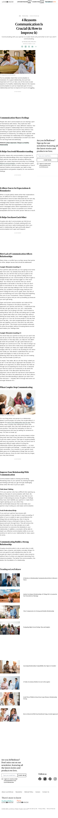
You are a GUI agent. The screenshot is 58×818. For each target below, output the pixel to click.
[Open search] (52, 2)
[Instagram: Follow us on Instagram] (55, 778)
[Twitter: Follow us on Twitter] (45, 778)
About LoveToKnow (7, 792)
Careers (37, 792)
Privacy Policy (41, 808)
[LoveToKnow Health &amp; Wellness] (7, 801)
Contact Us (45, 792)
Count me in (47, 160)
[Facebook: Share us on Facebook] (22, 46)
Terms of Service (51, 808)
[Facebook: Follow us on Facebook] (39, 778)
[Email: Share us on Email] (32, 46)
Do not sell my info (32, 808)
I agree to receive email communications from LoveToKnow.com (45, 165)
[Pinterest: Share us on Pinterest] (29, 46)
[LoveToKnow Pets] (23, 801)
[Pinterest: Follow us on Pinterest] (50, 778)
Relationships (25, 15)
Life (20, 15)
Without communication (7, 163)
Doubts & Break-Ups (34, 15)
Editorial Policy (28, 792)
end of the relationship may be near (18, 422)
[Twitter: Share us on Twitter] (25, 46)
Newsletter (19, 792)
